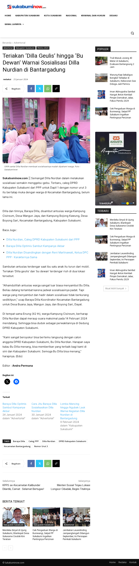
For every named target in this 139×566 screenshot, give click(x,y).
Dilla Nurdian (48, 441)
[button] (132, 33)
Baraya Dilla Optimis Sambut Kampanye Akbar (35, 246)
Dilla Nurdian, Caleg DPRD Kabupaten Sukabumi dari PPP (43, 239)
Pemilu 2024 (42, 48)
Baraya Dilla (19, 441)
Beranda (7, 42)
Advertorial (19, 42)
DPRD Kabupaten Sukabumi (72, 441)
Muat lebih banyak (114, 288)
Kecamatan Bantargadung (17, 446)
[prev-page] (5, 548)
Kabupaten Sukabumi (25, 48)
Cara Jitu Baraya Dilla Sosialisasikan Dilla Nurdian (44, 407)
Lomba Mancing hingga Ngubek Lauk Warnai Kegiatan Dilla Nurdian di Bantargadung (72, 411)
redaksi (7, 79)
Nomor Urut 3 (41, 446)
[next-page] (10, 548)
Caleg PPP (34, 441)
